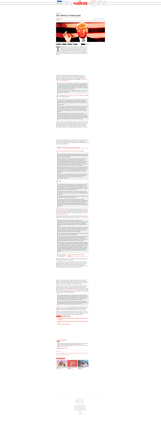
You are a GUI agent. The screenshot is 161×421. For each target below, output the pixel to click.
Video (103, 3)
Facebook (66, 346)
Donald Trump (82, 353)
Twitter (62, 346)
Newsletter (93, 1)
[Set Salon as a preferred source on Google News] (83, 44)
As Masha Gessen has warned (62, 307)
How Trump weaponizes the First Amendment (71, 147)
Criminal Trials (70, 353)
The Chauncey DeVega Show (78, 345)
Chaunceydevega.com (61, 345)
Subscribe (59, 1)
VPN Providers (80, 412)
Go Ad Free (80, 403)
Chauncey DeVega (60, 18)
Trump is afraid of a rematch (64, 324)
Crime (66, 353)
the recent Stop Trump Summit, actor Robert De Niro (75, 95)
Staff (83, 399)
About (80, 399)
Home (76, 399)
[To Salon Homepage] (80, 2)
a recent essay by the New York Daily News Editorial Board (75, 289)
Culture (66, 3)
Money (99, 3)
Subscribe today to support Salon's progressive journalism (76, 255)
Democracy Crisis (76, 353)
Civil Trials (58, 353)
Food (71, 3)
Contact (77, 400)
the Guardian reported (83, 217)
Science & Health (92, 3)
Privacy (82, 400)
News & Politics (59, 3)
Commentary (62, 353)
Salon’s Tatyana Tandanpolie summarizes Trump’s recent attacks (68, 151)
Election (86, 353)
